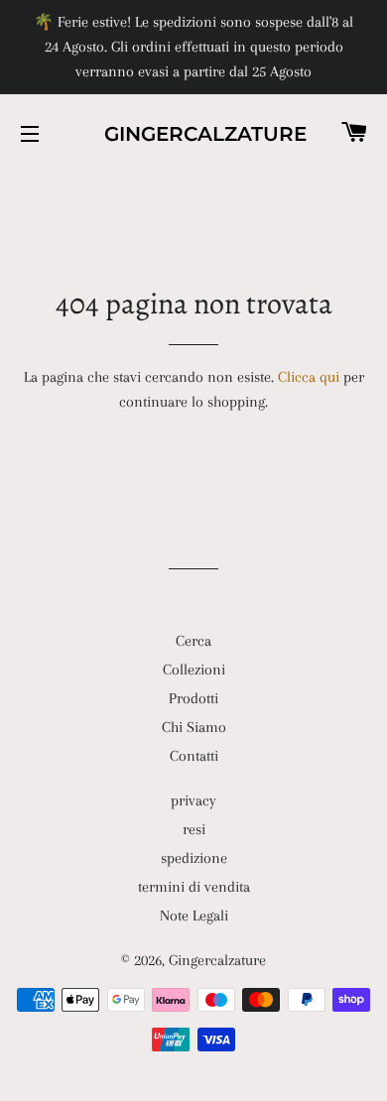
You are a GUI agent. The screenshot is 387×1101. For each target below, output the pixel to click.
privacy (193, 800)
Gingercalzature (193, 134)
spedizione (194, 858)
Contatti (194, 756)
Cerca (193, 641)
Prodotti (193, 698)
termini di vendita (194, 887)
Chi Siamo (194, 727)
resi (194, 829)
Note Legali (194, 915)
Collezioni (194, 669)
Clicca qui (308, 377)
